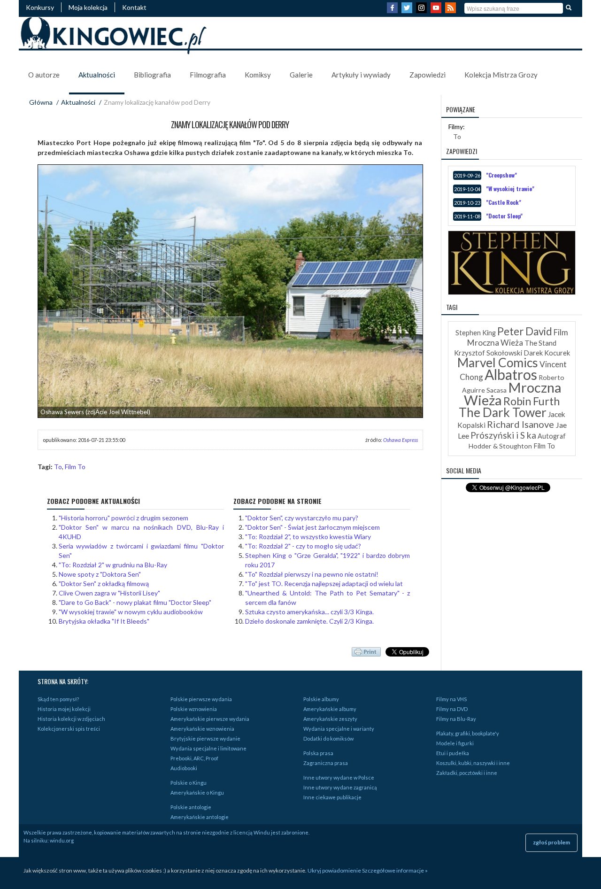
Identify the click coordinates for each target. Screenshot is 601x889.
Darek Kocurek (547, 353)
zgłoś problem (551, 842)
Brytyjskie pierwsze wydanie (205, 738)
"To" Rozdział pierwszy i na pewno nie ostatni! (311, 574)
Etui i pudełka (452, 753)
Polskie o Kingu (188, 783)
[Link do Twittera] (408, 11)
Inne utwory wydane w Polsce (338, 777)
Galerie (301, 74)
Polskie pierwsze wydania (201, 699)
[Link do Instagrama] (422, 11)
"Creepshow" (501, 175)
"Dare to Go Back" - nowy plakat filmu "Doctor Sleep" (135, 602)
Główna (41, 102)
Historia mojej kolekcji (64, 709)
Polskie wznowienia (193, 709)
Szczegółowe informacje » (395, 870)
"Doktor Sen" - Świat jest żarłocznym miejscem (312, 527)
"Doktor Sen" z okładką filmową (104, 584)
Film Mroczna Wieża (517, 337)
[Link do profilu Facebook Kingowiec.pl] (393, 11)
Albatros (511, 374)
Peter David (524, 331)
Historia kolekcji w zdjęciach (71, 719)
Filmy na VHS (451, 699)
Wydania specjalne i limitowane (208, 748)
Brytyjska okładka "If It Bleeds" (104, 621)
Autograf (552, 436)
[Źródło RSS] (451, 11)
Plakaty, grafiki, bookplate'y (467, 733)
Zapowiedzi (427, 74)
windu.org (62, 840)
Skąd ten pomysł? (58, 699)
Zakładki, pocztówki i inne (466, 773)
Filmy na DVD (452, 709)
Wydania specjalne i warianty (338, 729)
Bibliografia (152, 74)
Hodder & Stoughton (500, 446)
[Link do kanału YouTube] (437, 11)
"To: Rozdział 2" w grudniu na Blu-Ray (113, 565)
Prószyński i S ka (503, 435)
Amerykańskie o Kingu (197, 792)
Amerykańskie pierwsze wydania (209, 719)
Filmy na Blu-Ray (456, 719)
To (58, 467)
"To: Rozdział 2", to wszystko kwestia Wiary (308, 537)
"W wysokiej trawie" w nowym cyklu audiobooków (131, 612)
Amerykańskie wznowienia (202, 729)
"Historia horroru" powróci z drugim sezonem (123, 518)
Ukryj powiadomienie (334, 870)
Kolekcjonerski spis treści (69, 729)
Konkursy (40, 7)
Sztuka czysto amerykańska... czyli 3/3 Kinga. (309, 612)
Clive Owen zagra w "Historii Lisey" (109, 593)
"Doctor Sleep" (504, 216)
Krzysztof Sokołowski (488, 352)
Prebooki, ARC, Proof (194, 758)
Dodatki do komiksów (328, 738)
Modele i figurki (455, 743)
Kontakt (134, 7)
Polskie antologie (190, 807)
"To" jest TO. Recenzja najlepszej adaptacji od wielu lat (324, 584)
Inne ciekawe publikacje (332, 797)
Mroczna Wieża (513, 393)
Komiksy (258, 74)
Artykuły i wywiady (361, 74)
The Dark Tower (503, 412)
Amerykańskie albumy (329, 709)
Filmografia (208, 74)
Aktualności (96, 74)
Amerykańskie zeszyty (330, 719)
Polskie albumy (321, 699)
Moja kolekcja (88, 7)
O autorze (44, 74)
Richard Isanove (520, 424)
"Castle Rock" (503, 202)
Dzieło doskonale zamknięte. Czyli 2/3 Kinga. (309, 621)
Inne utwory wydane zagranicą (340, 787)
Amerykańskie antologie (199, 817)
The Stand (540, 343)
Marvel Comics (497, 362)
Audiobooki (183, 768)
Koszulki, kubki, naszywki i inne (473, 763)
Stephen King (475, 333)
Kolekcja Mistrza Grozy (501, 74)
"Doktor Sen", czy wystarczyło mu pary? (301, 518)
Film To (75, 467)
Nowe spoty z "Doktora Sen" (100, 574)
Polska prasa (318, 753)
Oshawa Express (400, 440)
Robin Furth (531, 401)
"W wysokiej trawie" (510, 189)
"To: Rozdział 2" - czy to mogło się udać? (303, 546)
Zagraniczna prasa (325, 763)
